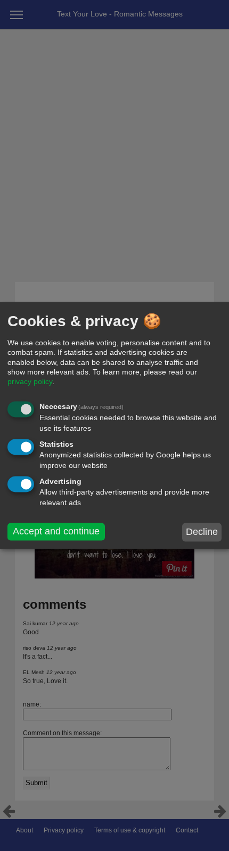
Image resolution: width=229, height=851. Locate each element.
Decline (202, 531)
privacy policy (29, 381)
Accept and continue (56, 531)
